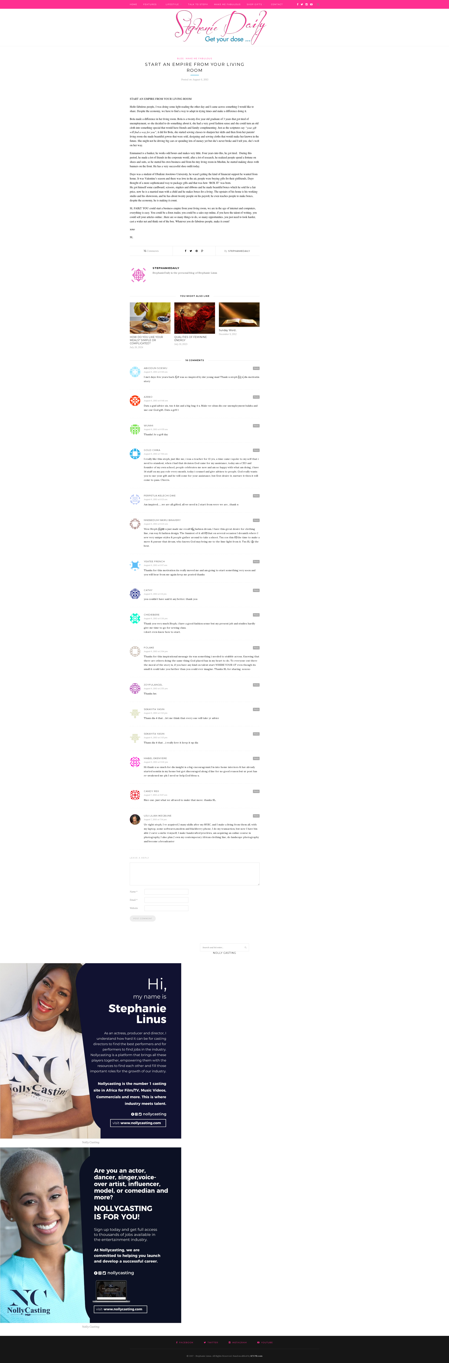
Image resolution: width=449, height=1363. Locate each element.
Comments (151, 250)
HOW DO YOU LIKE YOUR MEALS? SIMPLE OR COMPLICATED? (146, 340)
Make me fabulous (227, 4)
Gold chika (152, 450)
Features (150, 4)
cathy (148, 590)
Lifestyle (172, 4)
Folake (149, 647)
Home (133, 4)
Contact (277, 4)
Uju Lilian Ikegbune (158, 815)
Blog (180, 58)
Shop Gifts (254, 4)
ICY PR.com (256, 1356)
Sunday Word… (228, 330)
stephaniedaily (239, 251)
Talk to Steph (198, 4)
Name (134, 891)
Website (134, 908)
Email (134, 899)
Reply (256, 368)
